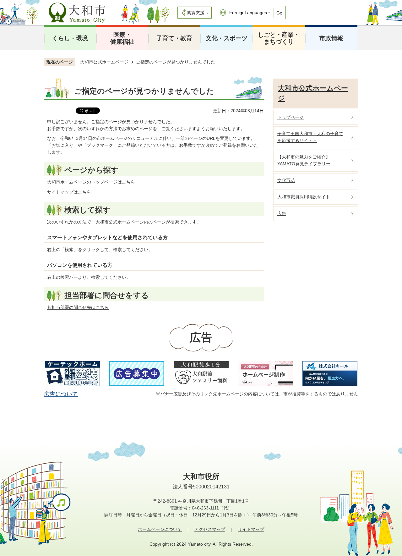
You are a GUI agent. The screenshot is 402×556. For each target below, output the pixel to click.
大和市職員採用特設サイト (303, 196)
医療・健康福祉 (122, 38)
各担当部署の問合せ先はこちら (78, 307)
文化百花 (286, 180)
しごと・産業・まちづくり (279, 38)
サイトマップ (251, 529)
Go (279, 12)
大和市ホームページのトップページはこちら (91, 181)
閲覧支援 (195, 12)
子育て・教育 (174, 38)
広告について (61, 394)
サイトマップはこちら (69, 192)
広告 (281, 213)
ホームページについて (160, 529)
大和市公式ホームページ (104, 61)
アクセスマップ (209, 529)
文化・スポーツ (226, 38)
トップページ (290, 117)
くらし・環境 (70, 38)
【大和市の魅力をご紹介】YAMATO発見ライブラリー (303, 160)
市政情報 (331, 38)
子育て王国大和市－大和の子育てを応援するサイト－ (310, 137)
